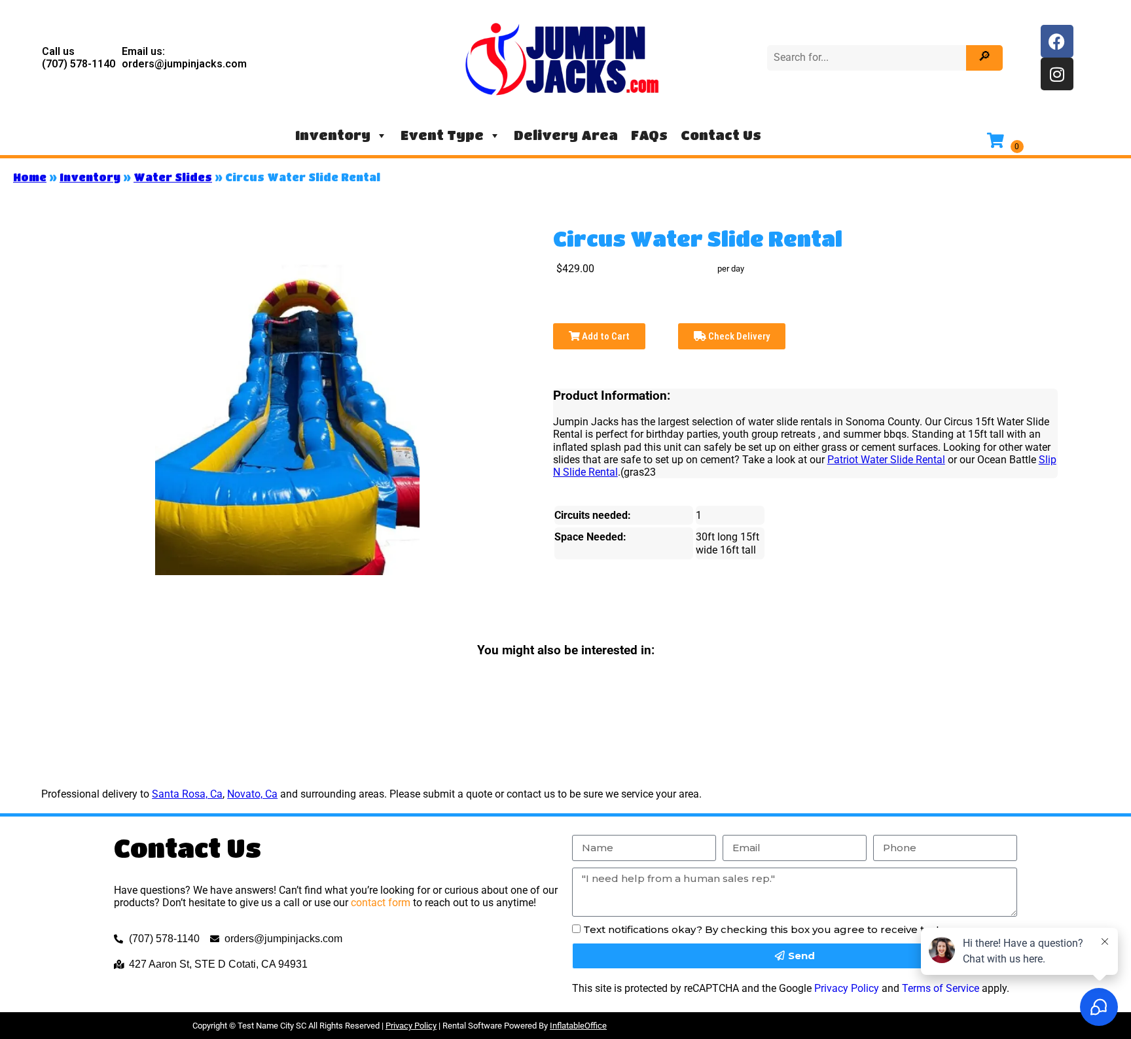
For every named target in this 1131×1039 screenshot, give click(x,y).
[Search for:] (868, 57)
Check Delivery (738, 336)
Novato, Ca (252, 794)
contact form (380, 902)
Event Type (442, 135)
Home (29, 177)
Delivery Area (566, 135)
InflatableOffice (578, 1025)
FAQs (649, 135)
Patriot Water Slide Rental (886, 459)
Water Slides (173, 177)
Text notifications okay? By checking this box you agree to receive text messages (789, 929)
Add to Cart (605, 336)
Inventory (332, 135)
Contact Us (721, 135)
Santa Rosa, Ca (187, 794)
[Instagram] (1057, 74)
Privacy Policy (846, 988)
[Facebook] (1057, 41)
